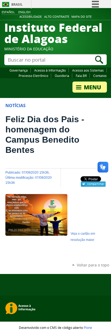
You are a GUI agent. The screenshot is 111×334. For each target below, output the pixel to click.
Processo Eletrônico (33, 75)
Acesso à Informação (50, 70)
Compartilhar (95, 184)
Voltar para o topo (93, 265)
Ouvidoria (62, 75)
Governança (18, 70)
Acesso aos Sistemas (88, 70)
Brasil (17, 4)
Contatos (100, 75)
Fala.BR (81, 75)
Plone (88, 327)
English (24, 12)
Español (8, 12)
